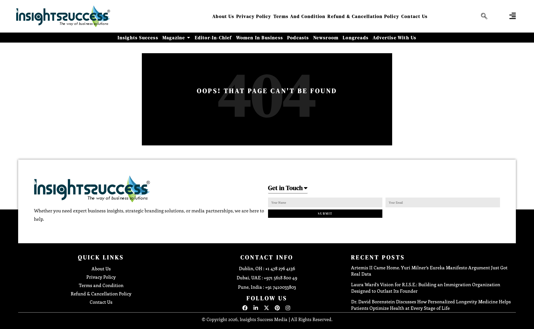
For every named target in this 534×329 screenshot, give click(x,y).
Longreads (356, 37)
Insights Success (138, 37)
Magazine (173, 37)
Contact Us (414, 16)
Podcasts (298, 37)
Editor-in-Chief (213, 37)
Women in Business (259, 37)
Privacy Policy (253, 16)
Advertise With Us (394, 37)
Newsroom (326, 37)
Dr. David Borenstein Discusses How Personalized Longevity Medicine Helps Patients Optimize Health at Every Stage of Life (431, 304)
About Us (223, 16)
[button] (483, 16)
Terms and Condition (299, 16)
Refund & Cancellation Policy (363, 16)
